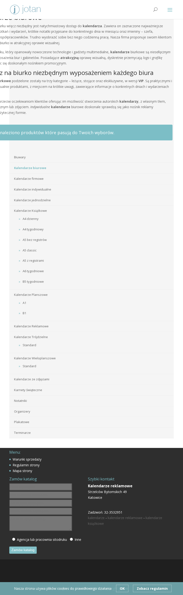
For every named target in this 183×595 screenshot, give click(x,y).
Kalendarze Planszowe (31, 294)
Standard (29, 345)
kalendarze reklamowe (125, 517)
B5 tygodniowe (33, 281)
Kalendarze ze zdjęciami (31, 379)
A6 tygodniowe (33, 271)
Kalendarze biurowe (30, 168)
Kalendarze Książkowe (30, 210)
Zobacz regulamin (152, 588)
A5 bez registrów (35, 240)
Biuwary (20, 157)
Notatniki (20, 400)
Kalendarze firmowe (29, 178)
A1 (24, 303)
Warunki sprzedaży (27, 459)
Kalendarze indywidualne (32, 189)
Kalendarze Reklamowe (31, 326)
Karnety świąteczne (28, 390)
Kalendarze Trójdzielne (31, 337)
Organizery (22, 411)
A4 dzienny (31, 219)
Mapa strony (22, 470)
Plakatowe (21, 422)
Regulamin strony (26, 465)
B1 (24, 313)
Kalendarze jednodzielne (32, 200)
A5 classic (29, 250)
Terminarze (22, 432)
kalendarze (96, 517)
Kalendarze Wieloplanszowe (35, 358)
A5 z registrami (33, 260)
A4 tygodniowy (33, 229)
